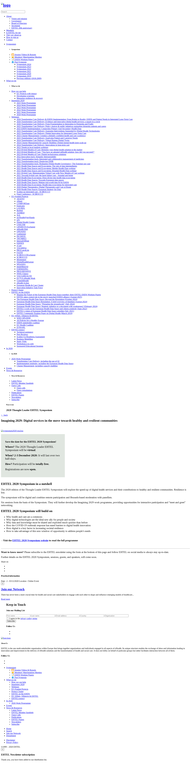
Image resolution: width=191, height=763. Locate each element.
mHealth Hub (22, 229)
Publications (16, 393)
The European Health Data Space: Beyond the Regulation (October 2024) (47, 299)
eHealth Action (23, 283)
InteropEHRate (23, 241)
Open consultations (24, 390)
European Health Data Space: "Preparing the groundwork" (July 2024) (46, 304)
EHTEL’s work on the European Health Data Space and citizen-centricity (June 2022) (52, 309)
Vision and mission (19, 19)
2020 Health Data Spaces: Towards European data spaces (40, 180)
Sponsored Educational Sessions (30, 346)
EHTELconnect (18, 330)
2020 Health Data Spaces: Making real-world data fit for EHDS (43, 182)
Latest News (16, 381)
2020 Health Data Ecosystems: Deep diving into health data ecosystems (46, 178)
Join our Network (13, 589)
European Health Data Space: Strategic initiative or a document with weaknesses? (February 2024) (57, 306)
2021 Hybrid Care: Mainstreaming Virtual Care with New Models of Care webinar (50, 173)
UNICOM (21, 224)
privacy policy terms (29, 618)
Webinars (15, 117)
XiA (18, 215)
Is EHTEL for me (13, 33)
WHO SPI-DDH (24, 318)
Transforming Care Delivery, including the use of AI (38, 361)
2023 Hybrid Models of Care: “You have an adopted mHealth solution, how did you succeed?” (55, 152)
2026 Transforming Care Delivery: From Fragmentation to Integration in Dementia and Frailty (55, 124)
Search (9, 731)
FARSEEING (22, 269)
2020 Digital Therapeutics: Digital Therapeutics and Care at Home (44, 187)
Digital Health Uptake (26, 222)
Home (8, 729)
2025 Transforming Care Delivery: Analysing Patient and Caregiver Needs (47, 138)
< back (4, 415)
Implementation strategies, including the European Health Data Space (45, 363)
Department (11, 736)
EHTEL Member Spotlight (22, 383)
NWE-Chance (22, 274)
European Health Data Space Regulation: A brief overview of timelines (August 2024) (52, 302)
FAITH (20, 252)
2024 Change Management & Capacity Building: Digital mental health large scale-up (51, 143)
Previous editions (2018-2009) (29, 78)
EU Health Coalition (25, 325)
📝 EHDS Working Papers (22, 59)
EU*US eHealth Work (26, 278)
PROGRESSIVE (24, 271)
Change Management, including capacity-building (37, 366)
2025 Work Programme (26, 103)
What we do (11, 81)
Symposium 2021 (24, 71)
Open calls (21, 388)
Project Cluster (17, 290)
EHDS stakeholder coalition (28, 323)
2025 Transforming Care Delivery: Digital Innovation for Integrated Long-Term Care (51, 133)
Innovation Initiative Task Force (30, 288)
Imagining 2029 (17, 100)
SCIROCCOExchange (26, 255)
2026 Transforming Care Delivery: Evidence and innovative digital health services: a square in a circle (58, 122)
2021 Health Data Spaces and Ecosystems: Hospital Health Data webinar (47, 171)
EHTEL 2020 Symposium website (30, 540)
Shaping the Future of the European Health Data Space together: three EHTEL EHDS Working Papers (59, 295)
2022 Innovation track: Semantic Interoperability (36, 157)
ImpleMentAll (22, 267)
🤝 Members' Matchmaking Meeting (26, 57)
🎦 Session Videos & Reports (23, 55)
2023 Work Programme (26, 108)
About (8, 16)
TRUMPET (22, 238)
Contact (9, 40)
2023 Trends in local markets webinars (32, 147)
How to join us (12, 37)
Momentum (21, 259)
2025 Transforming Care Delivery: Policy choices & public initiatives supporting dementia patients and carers (61, 126)
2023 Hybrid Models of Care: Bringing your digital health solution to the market (49, 150)
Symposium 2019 (24, 76)
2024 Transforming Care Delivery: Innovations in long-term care (43, 145)
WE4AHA (21, 264)
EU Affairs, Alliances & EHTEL (24, 316)
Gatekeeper (21, 234)
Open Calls (16, 385)
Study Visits (22, 341)
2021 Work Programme (26, 112)
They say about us (13, 35)
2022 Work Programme (26, 110)
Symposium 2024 (24, 64)
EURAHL (21, 327)
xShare (19, 201)
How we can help (18, 91)
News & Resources (14, 370)
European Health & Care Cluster (30, 285)
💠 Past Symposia (19, 62)
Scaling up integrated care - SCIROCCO (33, 192)
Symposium (11, 44)
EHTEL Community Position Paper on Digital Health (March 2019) (44, 313)
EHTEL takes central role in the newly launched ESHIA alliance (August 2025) (49, 297)
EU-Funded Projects (19, 196)
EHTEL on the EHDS (20, 292)
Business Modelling (25, 339)
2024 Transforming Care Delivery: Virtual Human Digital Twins (43, 140)
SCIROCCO (22, 257)
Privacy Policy (12, 742)
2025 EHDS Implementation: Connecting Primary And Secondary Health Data (49, 129)
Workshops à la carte (25, 344)
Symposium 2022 (24, 69)
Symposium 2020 (24, 74)
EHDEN (20, 243)
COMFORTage (23, 203)
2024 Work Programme (26, 105)
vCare (19, 245)
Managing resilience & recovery (30, 98)
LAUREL (21, 208)
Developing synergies (25, 96)
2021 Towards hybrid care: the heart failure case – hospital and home (45, 175)
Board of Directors (19, 23)
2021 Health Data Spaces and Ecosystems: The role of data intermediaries (47, 166)
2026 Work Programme (21, 359)
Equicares (21, 206)
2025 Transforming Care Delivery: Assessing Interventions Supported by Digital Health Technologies (58, 131)
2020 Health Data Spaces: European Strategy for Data (39, 189)
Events (9, 368)
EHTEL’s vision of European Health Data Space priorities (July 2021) (45, 311)
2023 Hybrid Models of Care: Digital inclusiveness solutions (41, 154)
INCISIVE (21, 236)
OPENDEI (21, 231)
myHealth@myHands (26, 217)
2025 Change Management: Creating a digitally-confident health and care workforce (51, 136)
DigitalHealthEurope (25, 262)
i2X (18, 220)
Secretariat (15, 26)
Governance (16, 21)
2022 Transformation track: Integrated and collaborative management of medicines (50, 159)
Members (10, 30)
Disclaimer (10, 740)
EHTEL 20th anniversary (21, 28)
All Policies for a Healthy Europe (30, 320)
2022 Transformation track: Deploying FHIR (35, 161)
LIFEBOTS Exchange (26, 227)
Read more (5, 599)
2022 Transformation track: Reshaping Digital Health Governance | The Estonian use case (53, 164)
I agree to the (23, 618)
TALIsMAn (22, 248)
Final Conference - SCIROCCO (30, 194)
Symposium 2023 (24, 67)
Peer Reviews (22, 334)
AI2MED (21, 213)
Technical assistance (25, 332)
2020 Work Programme (26, 115)
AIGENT (21, 199)
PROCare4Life (23, 250)
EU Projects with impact (27, 93)
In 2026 (9, 348)
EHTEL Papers (17, 395)
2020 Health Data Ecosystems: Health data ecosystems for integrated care (47, 185)
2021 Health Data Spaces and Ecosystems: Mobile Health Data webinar (46, 168)
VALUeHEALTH (24, 276)
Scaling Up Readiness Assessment (31, 337)
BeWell (20, 210)
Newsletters (16, 397)
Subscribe (15, 400)
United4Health (23, 281)
